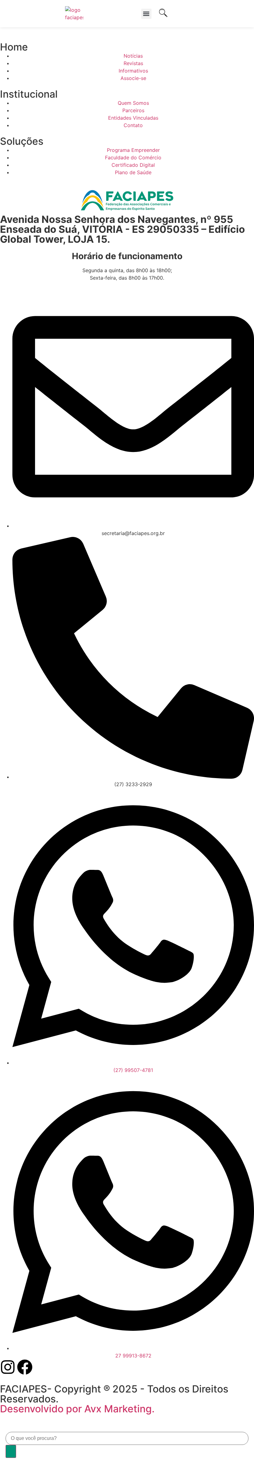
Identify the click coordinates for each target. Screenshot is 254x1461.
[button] (146, 14)
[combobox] (127, 1438)
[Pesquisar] (11, 1451)
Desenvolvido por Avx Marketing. (77, 1409)
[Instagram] (7, 1367)
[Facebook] (25, 1367)
